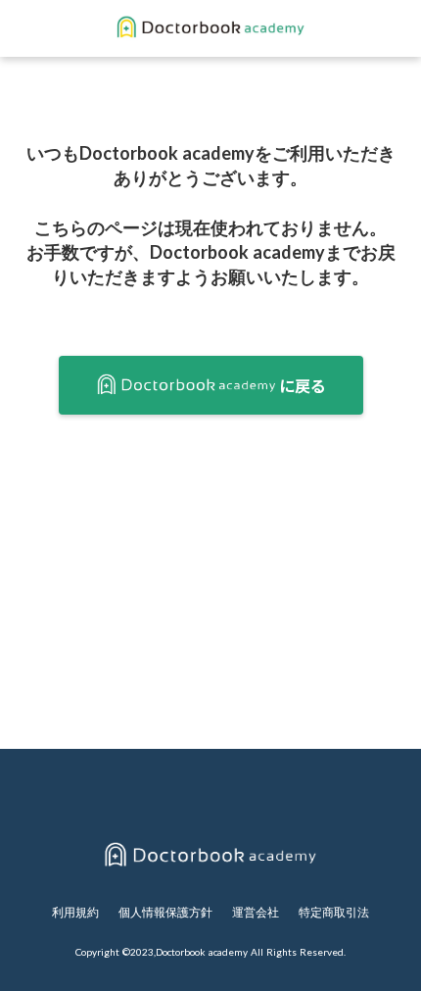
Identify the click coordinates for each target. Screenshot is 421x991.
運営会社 (255, 912)
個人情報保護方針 (165, 912)
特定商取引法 (334, 912)
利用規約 (75, 912)
